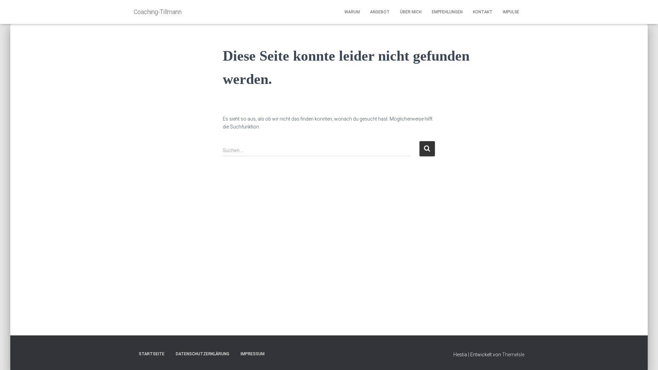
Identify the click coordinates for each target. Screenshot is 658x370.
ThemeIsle (513, 354)
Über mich (411, 12)
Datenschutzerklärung (202, 354)
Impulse (511, 12)
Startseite (151, 354)
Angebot (380, 12)
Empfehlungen (447, 12)
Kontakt (482, 12)
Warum (352, 12)
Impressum (253, 354)
